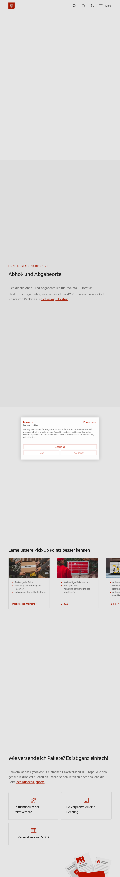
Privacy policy (90, 422)
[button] (28, 422)
